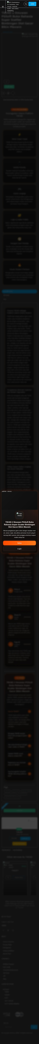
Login (20, 549)
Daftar (20, 543)
